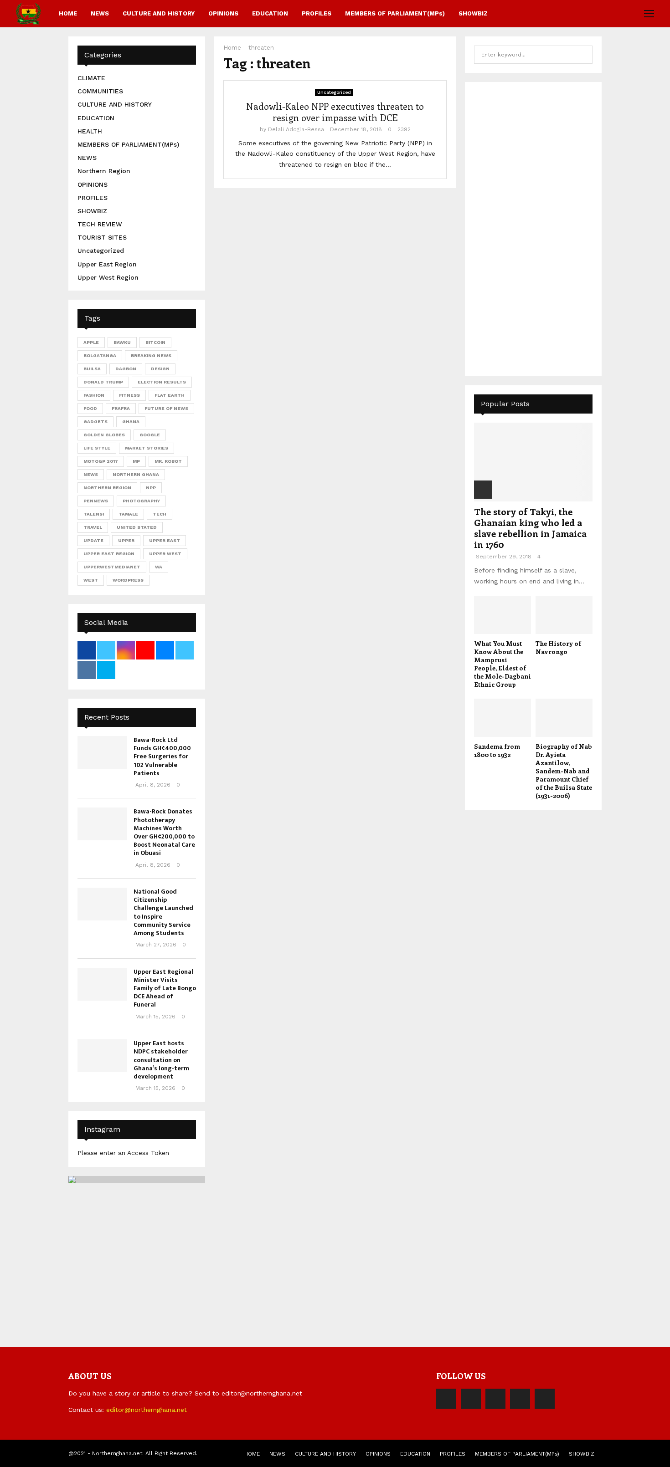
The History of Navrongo (558, 647)
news (90, 474)
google (149, 434)
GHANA (130, 421)
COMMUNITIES (100, 91)
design (160, 368)
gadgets (95, 421)
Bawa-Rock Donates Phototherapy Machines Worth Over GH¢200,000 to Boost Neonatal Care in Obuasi (164, 832)
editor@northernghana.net (146, 1409)
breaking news (151, 355)
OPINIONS (223, 13)
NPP (151, 487)
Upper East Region (107, 264)
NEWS (100, 13)
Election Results (162, 381)
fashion (93, 395)
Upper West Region (108, 277)
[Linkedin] (520, 1399)
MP (136, 461)
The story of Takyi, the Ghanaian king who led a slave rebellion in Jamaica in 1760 (530, 527)
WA (158, 566)
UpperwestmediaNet (111, 566)
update (93, 540)
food (90, 408)
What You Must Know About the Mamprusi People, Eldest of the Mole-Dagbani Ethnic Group (502, 664)
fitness (129, 395)
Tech (159, 513)
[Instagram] (495, 1399)
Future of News (166, 408)
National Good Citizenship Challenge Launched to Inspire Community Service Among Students (163, 912)
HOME (68, 13)
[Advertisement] (542, 227)
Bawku (122, 342)
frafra (121, 408)
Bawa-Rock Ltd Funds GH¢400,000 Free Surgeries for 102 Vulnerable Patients (162, 756)
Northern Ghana (136, 474)
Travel (92, 527)
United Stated (137, 527)
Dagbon (125, 368)
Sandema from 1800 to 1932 (497, 750)
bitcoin (155, 342)
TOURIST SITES (102, 237)
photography (141, 500)
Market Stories (146, 447)
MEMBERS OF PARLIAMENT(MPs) (395, 13)
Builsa (92, 368)
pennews (95, 500)
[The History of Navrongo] (564, 615)
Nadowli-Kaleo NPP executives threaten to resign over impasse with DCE (335, 111)
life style (96, 447)
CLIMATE (91, 78)
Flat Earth (170, 395)
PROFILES (316, 13)
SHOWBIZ (473, 13)
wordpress (128, 580)
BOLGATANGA (99, 355)
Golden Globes (104, 434)
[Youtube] (545, 1399)
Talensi (93, 513)
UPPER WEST (165, 553)
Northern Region (103, 170)
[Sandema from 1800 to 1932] (502, 717)
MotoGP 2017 (100, 461)
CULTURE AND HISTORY (159, 13)
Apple (91, 342)
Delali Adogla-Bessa (296, 129)
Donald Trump (103, 381)
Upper (126, 540)
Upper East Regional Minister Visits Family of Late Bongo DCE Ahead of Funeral (165, 988)
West (90, 580)
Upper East (164, 540)
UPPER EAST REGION (108, 553)
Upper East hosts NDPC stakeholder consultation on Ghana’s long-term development (161, 1060)
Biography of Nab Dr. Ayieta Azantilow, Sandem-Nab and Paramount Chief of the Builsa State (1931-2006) (564, 771)
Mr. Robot (168, 461)
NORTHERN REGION (107, 487)
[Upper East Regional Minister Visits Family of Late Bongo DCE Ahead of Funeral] (102, 984)
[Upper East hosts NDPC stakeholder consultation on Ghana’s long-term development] (102, 1055)
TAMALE (128, 513)
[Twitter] (471, 1399)
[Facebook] (446, 1399)
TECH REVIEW (99, 224)
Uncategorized (334, 92)
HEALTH (89, 131)
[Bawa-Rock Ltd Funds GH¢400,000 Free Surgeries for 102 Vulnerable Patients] (102, 752)
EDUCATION (270, 13)
